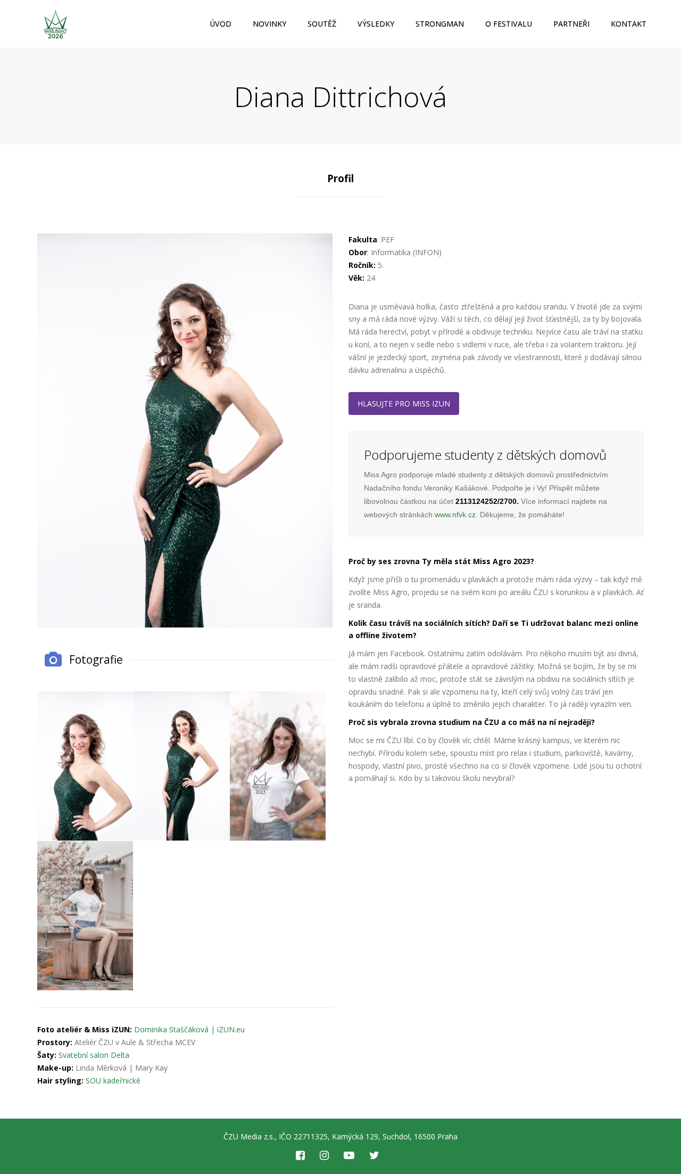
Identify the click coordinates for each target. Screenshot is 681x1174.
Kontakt (628, 24)
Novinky (269, 24)
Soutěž (322, 24)
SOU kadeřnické (113, 1080)
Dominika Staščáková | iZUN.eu (189, 1029)
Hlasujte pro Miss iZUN (404, 403)
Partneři (571, 24)
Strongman (440, 24)
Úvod (220, 24)
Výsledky (376, 24)
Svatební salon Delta (94, 1055)
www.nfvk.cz (455, 514)
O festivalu (508, 24)
